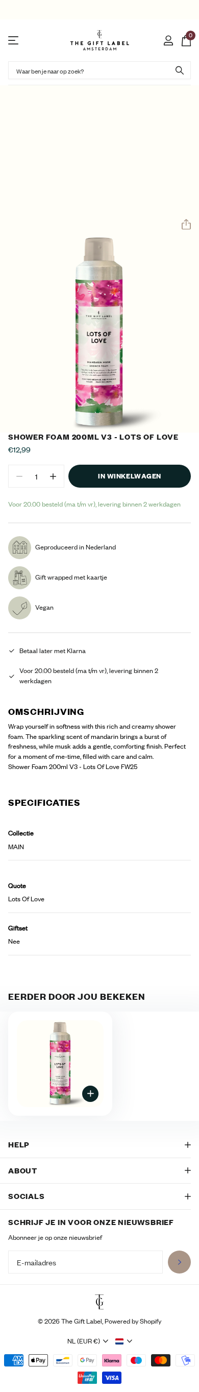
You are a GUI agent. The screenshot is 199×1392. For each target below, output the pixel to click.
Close (99, 1145)
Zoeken (179, 70)
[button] (182, 225)
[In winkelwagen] (90, 1094)
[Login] (168, 40)
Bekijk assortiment (14, 40)
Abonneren (179, 1262)
